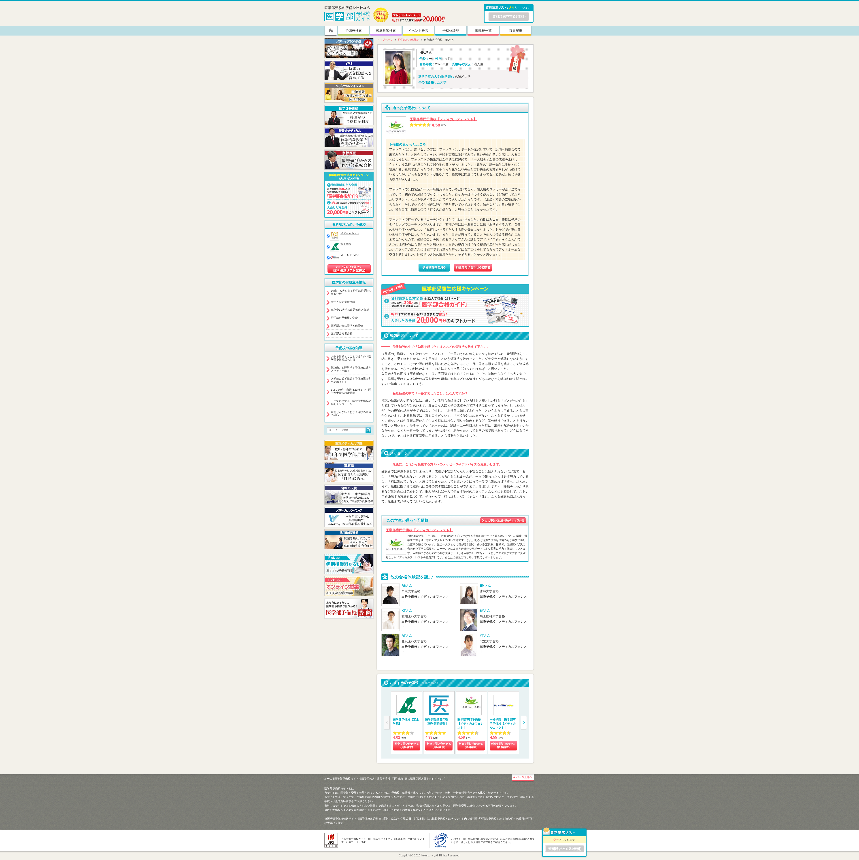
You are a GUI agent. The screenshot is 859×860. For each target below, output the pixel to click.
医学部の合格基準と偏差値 (347, 325)
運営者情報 (383, 778)
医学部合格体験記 (408, 39)
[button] (524, 722)
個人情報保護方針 (415, 778)
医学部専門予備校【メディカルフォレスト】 (443, 119)
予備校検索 (353, 30)
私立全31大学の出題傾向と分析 (350, 309)
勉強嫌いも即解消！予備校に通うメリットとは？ (351, 369)
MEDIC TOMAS (349, 255)
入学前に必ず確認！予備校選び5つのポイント (350, 380)
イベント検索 (418, 30)
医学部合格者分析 (341, 333)
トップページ (385, 39)
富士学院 (345, 244)
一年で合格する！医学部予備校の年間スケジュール (351, 402)
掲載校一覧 (483, 30)
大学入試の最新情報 (343, 302)
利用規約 (397, 778)
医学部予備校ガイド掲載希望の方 (354, 778)
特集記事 (515, 30)
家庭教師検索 (386, 30)
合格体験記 (450, 30)
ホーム (328, 778)
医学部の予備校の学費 (344, 317)
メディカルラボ (349, 233)
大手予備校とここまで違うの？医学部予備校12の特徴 (351, 358)
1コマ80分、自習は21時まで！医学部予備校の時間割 (351, 391)
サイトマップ (436, 778)
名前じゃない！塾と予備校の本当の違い (351, 414)
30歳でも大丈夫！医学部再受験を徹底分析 (351, 292)
